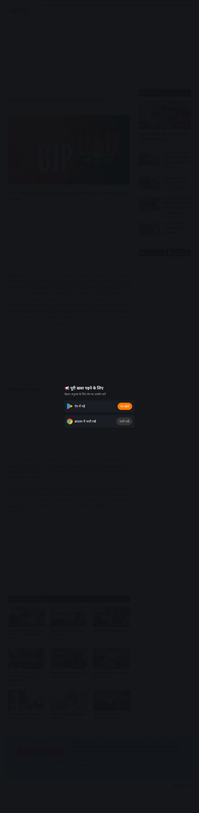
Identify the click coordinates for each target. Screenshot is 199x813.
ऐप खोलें (124, 406)
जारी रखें (124, 421)
